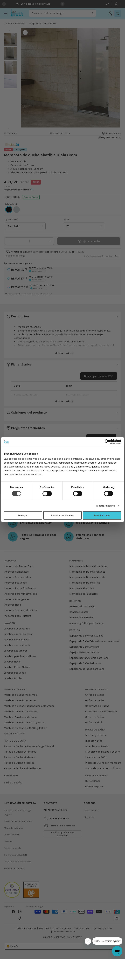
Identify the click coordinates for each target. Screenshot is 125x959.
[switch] (47, 493)
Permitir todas (102, 515)
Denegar (23, 515)
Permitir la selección (62, 515)
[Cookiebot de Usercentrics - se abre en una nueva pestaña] (107, 441)
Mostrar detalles (105, 505)
